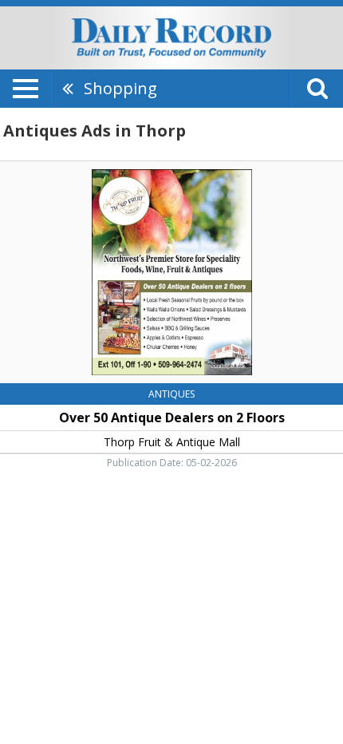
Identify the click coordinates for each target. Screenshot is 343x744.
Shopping (120, 88)
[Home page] (171, 37)
